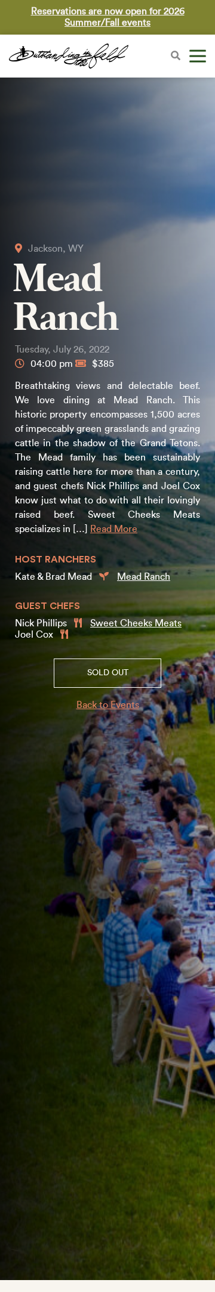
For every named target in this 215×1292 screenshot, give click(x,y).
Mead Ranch (143, 577)
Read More (113, 529)
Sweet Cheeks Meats (136, 623)
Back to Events (107, 705)
